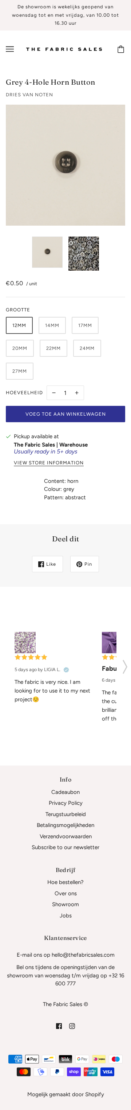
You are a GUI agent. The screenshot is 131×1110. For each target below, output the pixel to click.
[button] (125, 664)
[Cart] (122, 49)
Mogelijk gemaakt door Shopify (65, 1094)
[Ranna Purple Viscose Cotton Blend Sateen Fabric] (112, 642)
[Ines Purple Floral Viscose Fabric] (25, 642)
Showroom (65, 904)
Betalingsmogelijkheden (65, 825)
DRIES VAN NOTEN (29, 94)
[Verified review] (66, 670)
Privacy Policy (66, 803)
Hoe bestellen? (65, 882)
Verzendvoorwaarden (66, 836)
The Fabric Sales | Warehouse (51, 444)
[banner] (64, 48)
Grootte (18, 309)
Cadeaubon (65, 792)
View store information (49, 462)
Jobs (66, 915)
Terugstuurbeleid (65, 814)
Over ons (66, 893)
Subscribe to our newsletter (65, 847)
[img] (59, 1026)
